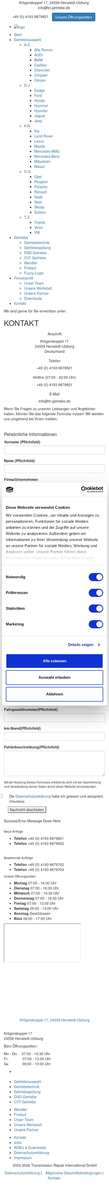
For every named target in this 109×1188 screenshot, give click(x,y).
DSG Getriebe (35, 252)
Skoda (39, 206)
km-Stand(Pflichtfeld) (22, 728)
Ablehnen (54, 694)
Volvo (38, 227)
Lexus (39, 141)
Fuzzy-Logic (34, 272)
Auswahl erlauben (54, 677)
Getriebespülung (37, 247)
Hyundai (40, 110)
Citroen (40, 80)
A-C (27, 44)
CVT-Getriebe (25, 1101)
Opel (38, 176)
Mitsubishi (42, 161)
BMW (38, 59)
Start (18, 34)
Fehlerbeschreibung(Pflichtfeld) (31, 746)
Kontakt (20, 303)
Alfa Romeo (43, 49)
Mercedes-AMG (47, 151)
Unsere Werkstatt (38, 288)
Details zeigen (80, 644)
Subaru (40, 212)
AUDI (38, 54)
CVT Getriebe (35, 257)
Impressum (23, 1157)
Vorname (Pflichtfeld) (22, 441)
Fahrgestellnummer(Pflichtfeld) (31, 709)
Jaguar (39, 115)
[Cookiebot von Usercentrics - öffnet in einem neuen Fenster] (81, 489)
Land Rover (43, 135)
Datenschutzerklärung (33, 796)
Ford (38, 95)
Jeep (38, 120)
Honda (39, 100)
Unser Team (34, 283)
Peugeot (41, 181)
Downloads (33, 298)
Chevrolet (42, 70)
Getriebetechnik (36, 242)
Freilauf (30, 267)
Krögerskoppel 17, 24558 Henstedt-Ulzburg (54, 1019)
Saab (38, 196)
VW (37, 232)
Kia (36, 130)
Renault (40, 191)
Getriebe (21, 237)
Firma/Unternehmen (21, 479)
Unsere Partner (36, 293)
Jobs (18, 1142)
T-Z (27, 217)
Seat (38, 201)
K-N (27, 125)
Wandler (30, 262)
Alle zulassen (54, 661)
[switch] (96, 593)
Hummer (41, 105)
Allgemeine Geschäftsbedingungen (73, 1172)
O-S (27, 171)
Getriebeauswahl (27, 39)
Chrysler (41, 75)
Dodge (39, 90)
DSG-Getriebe (25, 1096)
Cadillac (40, 64)
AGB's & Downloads (30, 1147)
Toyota (39, 222)
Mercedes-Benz (47, 156)
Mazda (39, 146)
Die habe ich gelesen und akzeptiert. (56, 798)
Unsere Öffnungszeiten (73, 17)
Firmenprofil (23, 278)
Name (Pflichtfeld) (19, 460)
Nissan (39, 166)
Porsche (40, 186)
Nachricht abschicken (27, 809)
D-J (27, 85)
